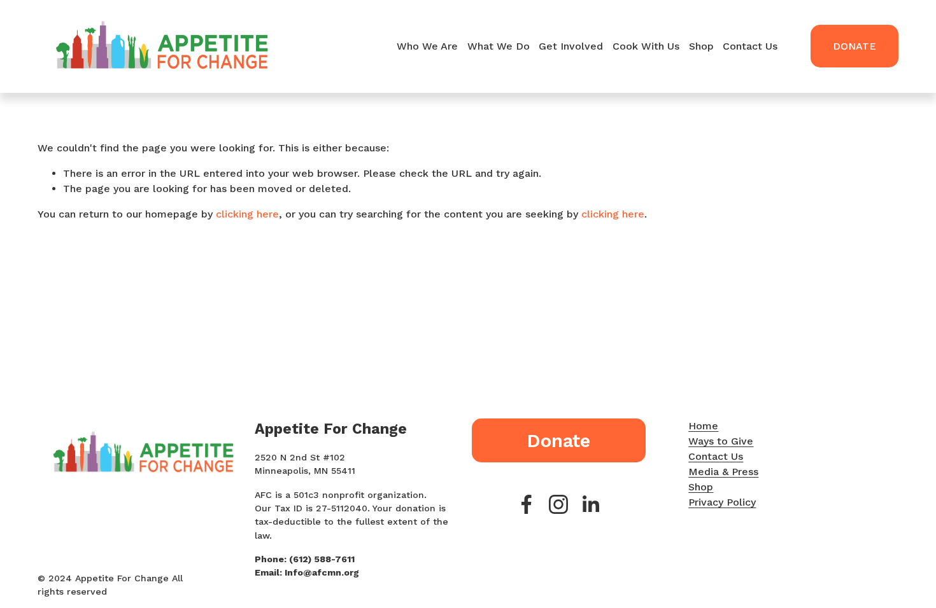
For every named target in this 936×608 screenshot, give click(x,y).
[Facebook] (526, 504)
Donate (854, 46)
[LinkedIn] (590, 504)
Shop (701, 46)
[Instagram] (558, 504)
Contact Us (750, 46)
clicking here (247, 214)
